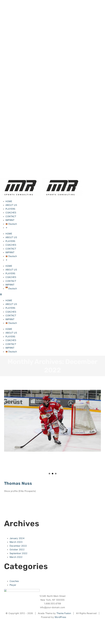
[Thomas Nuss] (52, 421)
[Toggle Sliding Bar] (6, 227)
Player (13, 585)
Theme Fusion (63, 613)
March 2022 (16, 557)
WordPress (60, 617)
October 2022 (17, 549)
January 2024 (17, 538)
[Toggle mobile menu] (1, 294)
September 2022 (18, 553)
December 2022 (18, 545)
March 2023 (16, 542)
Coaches (14, 581)
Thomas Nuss (18, 483)
